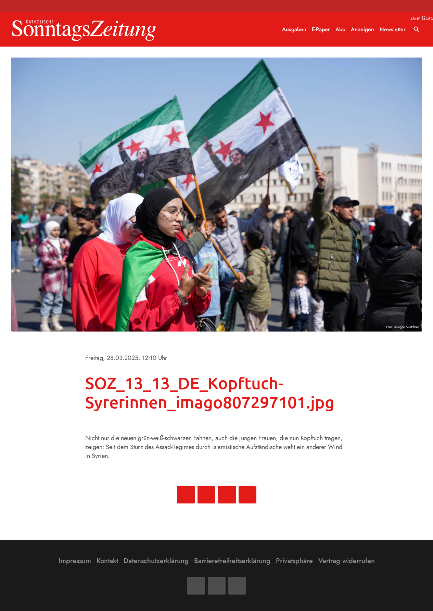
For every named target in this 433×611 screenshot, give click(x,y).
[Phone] (237, 586)
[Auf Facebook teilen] (186, 494)
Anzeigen (362, 29)
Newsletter (393, 29)
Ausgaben (294, 29)
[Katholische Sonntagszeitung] (84, 29)
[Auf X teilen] (206, 494)
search (416, 29)
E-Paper (321, 29)
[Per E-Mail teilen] (247, 494)
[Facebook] (196, 586)
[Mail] (217, 586)
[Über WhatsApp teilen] (227, 494)
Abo (340, 29)
